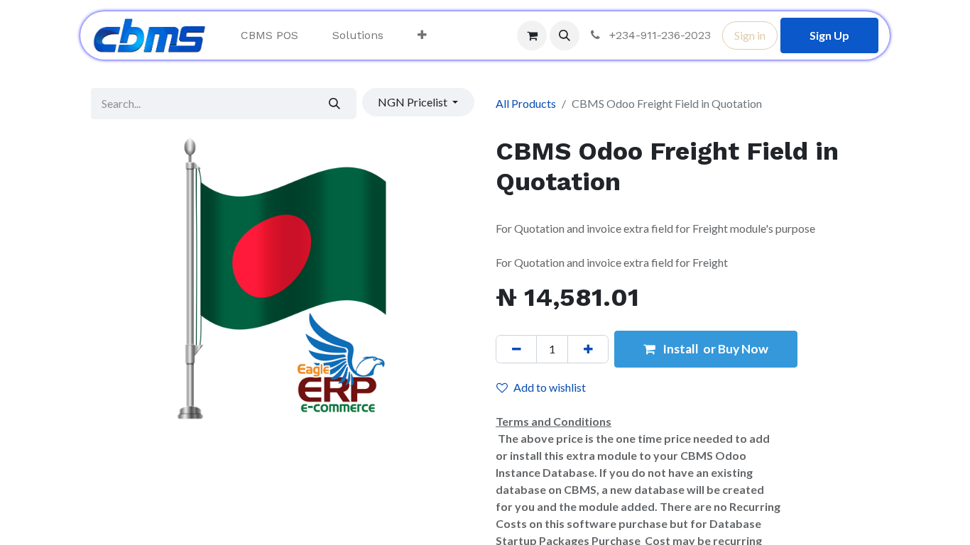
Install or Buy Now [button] (714, 348)
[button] (564, 35)
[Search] (334, 103)
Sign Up (829, 35)
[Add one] (588, 349)
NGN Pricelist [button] (413, 102)
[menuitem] (269, 35)
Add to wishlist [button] (549, 387)
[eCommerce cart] (532, 35)
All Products (526, 103)
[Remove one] (516, 349)
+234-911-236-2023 (658, 35)
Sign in (749, 35)
